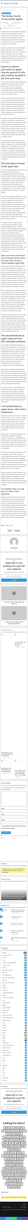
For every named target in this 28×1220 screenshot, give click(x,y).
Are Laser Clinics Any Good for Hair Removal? (20, 643)
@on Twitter (5, 1192)
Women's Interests (7, 1015)
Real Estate (5, 1012)
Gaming (4, 995)
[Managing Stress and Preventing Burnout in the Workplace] (7, 692)
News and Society (6, 1020)
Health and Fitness (11, 10)
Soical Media (5, 1077)
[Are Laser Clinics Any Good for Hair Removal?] (21, 637)
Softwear (4, 1080)
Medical (4, 1005)
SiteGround (23, 1207)
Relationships (5, 1042)
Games (4, 1037)
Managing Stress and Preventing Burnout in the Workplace (7, 754)
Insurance (4, 1030)
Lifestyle (4, 972)
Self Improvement (6, 1047)
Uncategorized (6, 965)
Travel (4, 1035)
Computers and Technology (9, 962)
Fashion (4, 967)
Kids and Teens (6, 1010)
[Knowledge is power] (5, 919)
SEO (3, 1070)
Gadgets (4, 1025)
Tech (3, 960)
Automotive (5, 990)
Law (3, 1075)
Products (4, 987)
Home (4, 10)
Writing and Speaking (7, 992)
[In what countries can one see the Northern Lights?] (5, 912)
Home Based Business (7, 1017)
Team (11, 1209)
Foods (3, 1040)
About (7, 1209)
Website (3, 820)
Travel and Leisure (6, 975)
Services (4, 957)
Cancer (4, 1072)
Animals (4, 1027)
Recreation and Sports (7, 1045)
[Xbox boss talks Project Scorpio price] (5, 933)
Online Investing (6, 1052)
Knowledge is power (16, 917)
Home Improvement (7, 970)
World (3, 1032)
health (18, 530)
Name (3, 808)
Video (3, 1057)
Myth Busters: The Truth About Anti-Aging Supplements (6, 770)
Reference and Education (8, 977)
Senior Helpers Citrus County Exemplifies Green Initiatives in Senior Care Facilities (20, 773)
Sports (4, 1067)
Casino (4, 1060)
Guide (3, 1000)
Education (4, 1065)
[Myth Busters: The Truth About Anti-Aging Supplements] (7, 763)
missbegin (6, 22)
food (10, 530)
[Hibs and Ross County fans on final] (5, 940)
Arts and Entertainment (8, 997)
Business (4, 952)
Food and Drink (6, 1002)
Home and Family (6, 1007)
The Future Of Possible (17, 924)
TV (3, 1062)
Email (3, 814)
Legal (3, 1022)
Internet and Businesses (8, 982)
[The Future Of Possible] (5, 926)
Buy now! (23, 1209)
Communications (6, 1055)
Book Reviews (5, 1050)
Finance (4, 985)
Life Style (4, 980)
